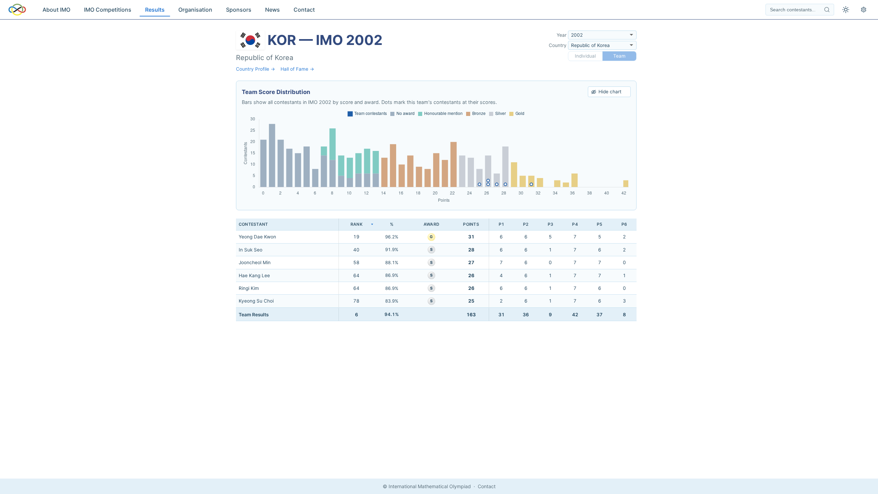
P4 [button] (575, 224)
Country (558, 45)
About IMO (56, 9)
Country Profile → (255, 69)
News (272, 9)
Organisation (195, 9)
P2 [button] (526, 224)
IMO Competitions (107, 9)
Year (562, 35)
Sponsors (238, 9)
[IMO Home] (17, 9)
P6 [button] (624, 224)
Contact (304, 9)
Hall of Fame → (297, 69)
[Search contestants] (827, 9)
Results (155, 9)
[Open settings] (863, 9)
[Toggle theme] (846, 9)
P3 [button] (550, 224)
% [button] (391, 224)
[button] (356, 225)
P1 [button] (501, 224)
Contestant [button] (253, 224)
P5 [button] (599, 224)
